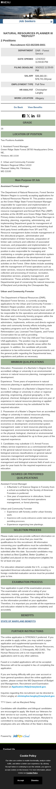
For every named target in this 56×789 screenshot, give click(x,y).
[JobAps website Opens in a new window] (21, 736)
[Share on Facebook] (23, 116)
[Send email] (38, 116)
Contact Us (9, 749)
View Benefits (35, 107)
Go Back (18, 107)
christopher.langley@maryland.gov (36, 696)
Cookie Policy (32, 773)
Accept (20, 780)
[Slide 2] (28, 16)
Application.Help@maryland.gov (29, 686)
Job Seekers (27, 21)
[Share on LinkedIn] (32, 116)
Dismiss (35, 780)
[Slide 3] (31, 16)
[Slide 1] (24, 16)
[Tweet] (28, 116)
